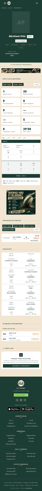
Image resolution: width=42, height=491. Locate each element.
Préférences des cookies (31, 485)
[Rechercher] (37, 3)
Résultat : (29, 226)
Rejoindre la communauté (21, 365)
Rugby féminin (11, 435)
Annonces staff (11, 471)
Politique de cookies (9, 485)
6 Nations (11, 423)
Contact (22, 485)
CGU (17, 485)
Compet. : (18, 84)
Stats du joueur (34, 240)
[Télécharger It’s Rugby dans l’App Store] (14, 409)
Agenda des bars (31, 471)
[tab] (3, 138)
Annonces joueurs (31, 468)
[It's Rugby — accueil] (9, 3)
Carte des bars (31, 456)
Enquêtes (11, 441)
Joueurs (10, 8)
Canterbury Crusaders (11, 261)
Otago (11, 277)
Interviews (31, 438)
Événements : (8, 229)
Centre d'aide (8, 483)
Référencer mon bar (11, 474)
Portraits (31, 441)
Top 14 (11, 420)
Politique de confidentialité (30, 483)
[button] (21, 238)
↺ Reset (37, 84)
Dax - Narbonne (18, 237)
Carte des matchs (11, 453)
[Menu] (5, 3)
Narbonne (11, 309)
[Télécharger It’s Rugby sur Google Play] (27, 409)
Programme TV (11, 459)
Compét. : (18, 226)
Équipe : (7, 84)
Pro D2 (14, 239)
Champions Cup (31, 423)
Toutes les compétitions (31, 426)
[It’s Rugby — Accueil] (21, 383)
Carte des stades (11, 456)
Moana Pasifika (11, 293)
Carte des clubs (31, 453)
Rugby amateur (31, 435)
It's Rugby (3, 8)
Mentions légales (17, 483)
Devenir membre (21, 395)
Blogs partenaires (11, 444)
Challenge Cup (11, 426)
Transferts (11, 438)
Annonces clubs (10, 468)
